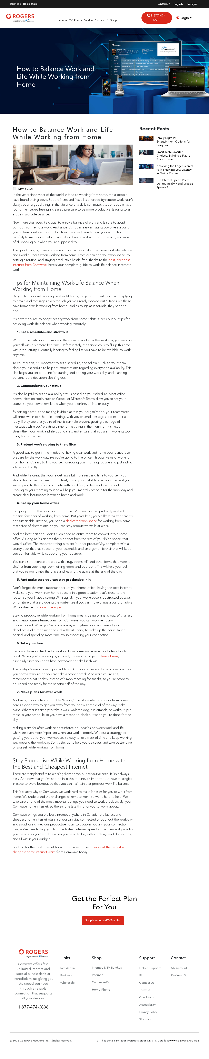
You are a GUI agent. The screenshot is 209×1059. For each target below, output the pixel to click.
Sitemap (145, 1019)
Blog (142, 975)
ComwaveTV (100, 982)
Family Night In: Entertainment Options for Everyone (173, 141)
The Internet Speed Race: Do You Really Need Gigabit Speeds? (175, 183)
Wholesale (67, 982)
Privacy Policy (148, 1012)
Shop (113, 20)
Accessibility (147, 1004)
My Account (179, 968)
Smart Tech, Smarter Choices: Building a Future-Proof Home (174, 155)
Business (15, 3)
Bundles (88, 20)
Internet (63, 20)
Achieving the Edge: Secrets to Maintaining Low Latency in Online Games (175, 169)
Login (185, 18)
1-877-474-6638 (158, 17)
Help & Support (150, 968)
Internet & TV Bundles (107, 967)
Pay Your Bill (179, 975)
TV (70, 20)
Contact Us (146, 982)
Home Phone (101, 989)
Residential (30, 3)
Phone (78, 20)
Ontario (163, 4)
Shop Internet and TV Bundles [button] (103, 920)
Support (100, 20)
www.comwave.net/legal (184, 1040)
